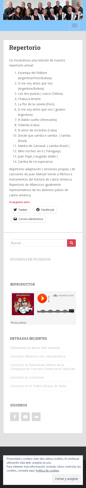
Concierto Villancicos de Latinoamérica (37, 356)
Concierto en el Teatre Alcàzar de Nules (38, 386)
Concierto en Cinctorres (27, 377)
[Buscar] (71, 243)
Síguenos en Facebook (30, 259)
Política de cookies (47, 470)
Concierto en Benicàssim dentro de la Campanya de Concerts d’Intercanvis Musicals (42, 367)
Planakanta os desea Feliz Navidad (35, 348)
